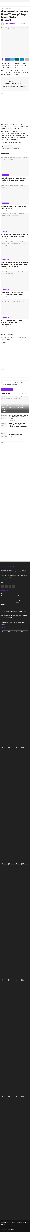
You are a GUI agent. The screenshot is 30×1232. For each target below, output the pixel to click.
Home (2, 8)
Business (4, 231)
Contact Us (3, 1229)
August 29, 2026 (4, 238)
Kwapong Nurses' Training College (10, 148)
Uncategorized (19, 600)
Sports (17, 596)
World (17, 602)
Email (3, 369)
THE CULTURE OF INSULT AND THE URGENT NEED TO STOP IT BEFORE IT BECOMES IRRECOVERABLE (13, 322)
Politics (26, 393)
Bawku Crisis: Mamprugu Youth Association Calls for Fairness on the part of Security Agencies (13, 407)
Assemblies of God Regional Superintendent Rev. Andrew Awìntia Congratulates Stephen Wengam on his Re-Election (14, 264)
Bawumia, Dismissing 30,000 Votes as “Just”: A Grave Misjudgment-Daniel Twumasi (18, 417)
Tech (17, 598)
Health (2, 602)
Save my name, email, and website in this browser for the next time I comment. (15, 383)
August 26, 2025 (12, 420)
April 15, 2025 (5, 411)
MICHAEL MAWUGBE (10, 23)
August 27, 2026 (4, 268)
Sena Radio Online (8, 1222)
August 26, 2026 (4, 326)
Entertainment (5, 598)
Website (3, 376)
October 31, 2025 (21, 23)
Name (3, 362)
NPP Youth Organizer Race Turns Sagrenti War (12, 620)
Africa (2, 593)
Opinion (3, 604)
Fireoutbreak (8, 146)
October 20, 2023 (12, 436)
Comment (4, 342)
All (22, 393)
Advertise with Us (11, 1229)
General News (8, 8)
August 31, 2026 (4, 182)
